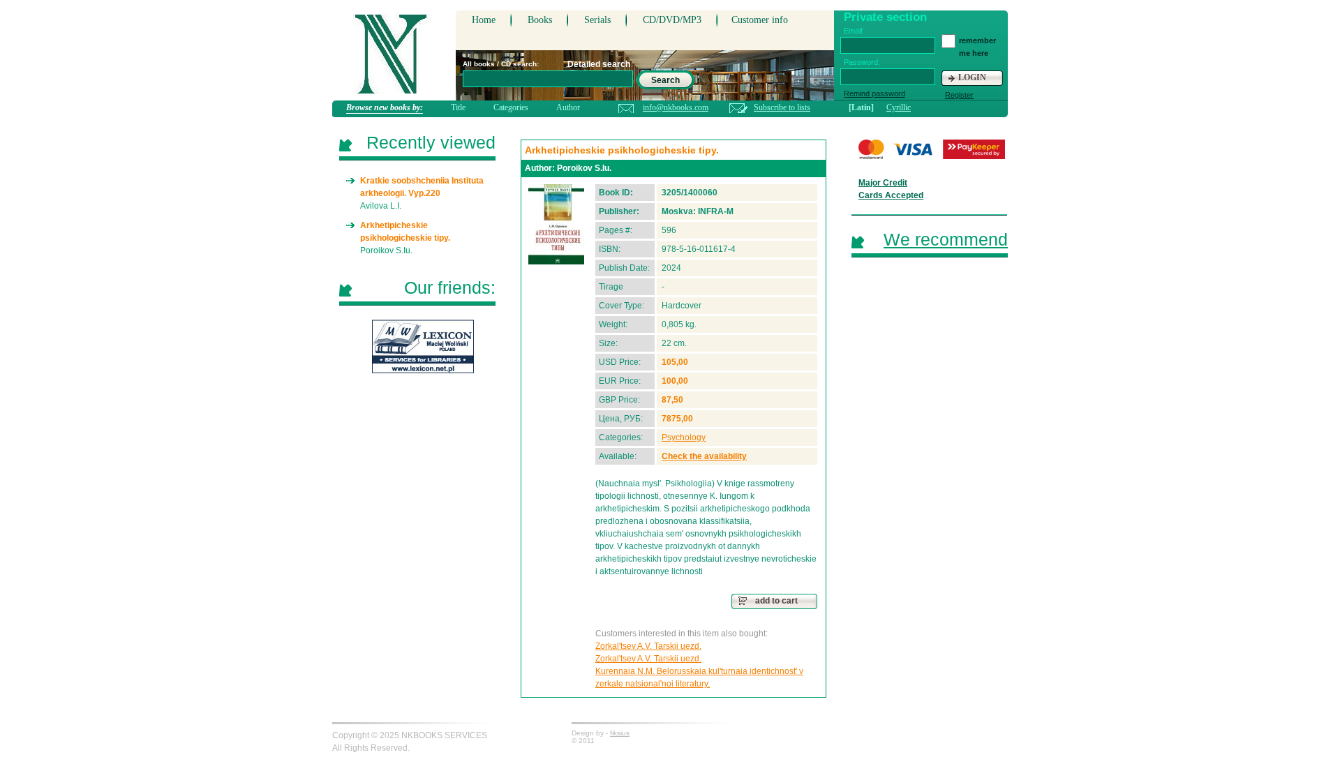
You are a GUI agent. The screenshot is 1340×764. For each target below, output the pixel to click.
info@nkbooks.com (675, 107)
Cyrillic (898, 107)
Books (540, 20)
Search (665, 80)
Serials (597, 20)
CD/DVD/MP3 (672, 20)
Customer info (759, 20)
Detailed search (598, 64)
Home (484, 20)
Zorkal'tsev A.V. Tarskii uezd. (648, 646)
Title (458, 107)
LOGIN (972, 77)
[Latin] (861, 107)
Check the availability (704, 456)
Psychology (684, 437)
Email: (854, 31)
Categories (510, 107)
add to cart (776, 601)
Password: (862, 62)
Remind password (874, 93)
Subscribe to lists (782, 107)
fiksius (620, 733)
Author (568, 107)
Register (959, 95)
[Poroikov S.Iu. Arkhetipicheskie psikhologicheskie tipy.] (556, 224)
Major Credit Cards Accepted (890, 189)
